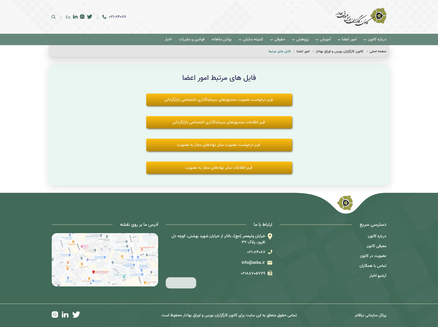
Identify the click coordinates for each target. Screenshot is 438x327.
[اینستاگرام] (82, 17)
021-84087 (117, 17)
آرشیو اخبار (377, 275)
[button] (219, 100)
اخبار (168, 39)
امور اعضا (349, 39)
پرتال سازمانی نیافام (370, 315)
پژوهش (302, 39)
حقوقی (279, 39)
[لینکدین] (75, 17)
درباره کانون (377, 39)
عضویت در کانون (373, 256)
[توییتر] (89, 17)
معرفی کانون (376, 246)
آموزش (325, 39)
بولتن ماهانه (222, 39)
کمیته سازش (253, 39)
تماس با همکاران (372, 266)
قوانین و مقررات (192, 39)
